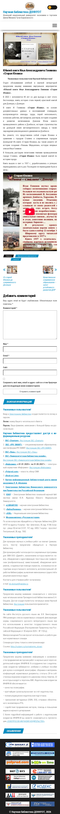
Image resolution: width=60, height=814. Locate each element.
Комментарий (10, 308)
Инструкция (19, 604)
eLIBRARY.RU (12, 505)
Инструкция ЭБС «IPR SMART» (38, 448)
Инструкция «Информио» (40, 467)
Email (6, 355)
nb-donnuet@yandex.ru (18, 584)
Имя (5, 344)
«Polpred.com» (12, 471)
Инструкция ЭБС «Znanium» (31, 440)
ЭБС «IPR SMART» (13, 444)
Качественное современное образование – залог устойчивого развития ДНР (49, 283)
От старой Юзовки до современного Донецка (9, 281)
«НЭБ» (9, 513)
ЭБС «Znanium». (12, 440)
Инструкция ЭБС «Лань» (27, 452)
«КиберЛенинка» (13, 509)
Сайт (5, 367)
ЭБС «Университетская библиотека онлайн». (26, 456)
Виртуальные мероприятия (27, 256)
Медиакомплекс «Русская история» (23, 517)
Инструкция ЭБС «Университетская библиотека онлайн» (27, 460)
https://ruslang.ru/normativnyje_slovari (26, 646)
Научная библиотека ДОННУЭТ (22, 12)
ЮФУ (8, 494)
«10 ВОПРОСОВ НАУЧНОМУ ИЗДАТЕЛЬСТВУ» (26, 721)
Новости (16, 259)
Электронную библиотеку (20, 414)
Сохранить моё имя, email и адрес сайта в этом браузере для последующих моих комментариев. (30, 384)
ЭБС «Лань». (10, 452)
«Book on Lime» (12, 475)
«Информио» (11, 464)
